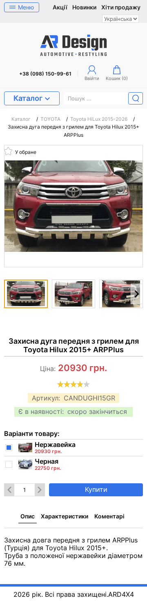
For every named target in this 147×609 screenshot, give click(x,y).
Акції (60, 7)
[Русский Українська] (120, 19)
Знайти (135, 98)
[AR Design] (73, 45)
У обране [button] (25, 152)
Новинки (84, 7)
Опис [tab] (27, 516)
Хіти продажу (120, 7)
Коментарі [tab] (109, 516)
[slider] (73, 384)
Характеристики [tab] (64, 516)
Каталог (27, 98)
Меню (26, 7)
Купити (96, 489)
